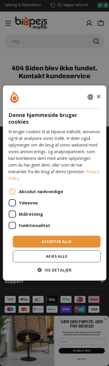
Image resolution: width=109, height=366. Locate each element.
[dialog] (54, 183)
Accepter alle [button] (56, 241)
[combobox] (90, 97)
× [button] (98, 96)
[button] (54, 270)
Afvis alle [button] (56, 256)
